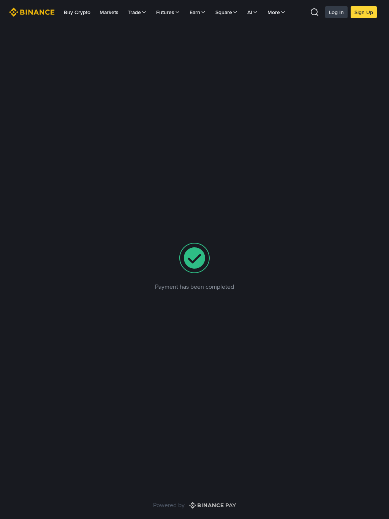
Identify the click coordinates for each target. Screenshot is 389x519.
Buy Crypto (77, 12)
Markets (109, 12)
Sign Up (363, 12)
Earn (195, 12)
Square (223, 12)
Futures (165, 12)
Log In (336, 12)
